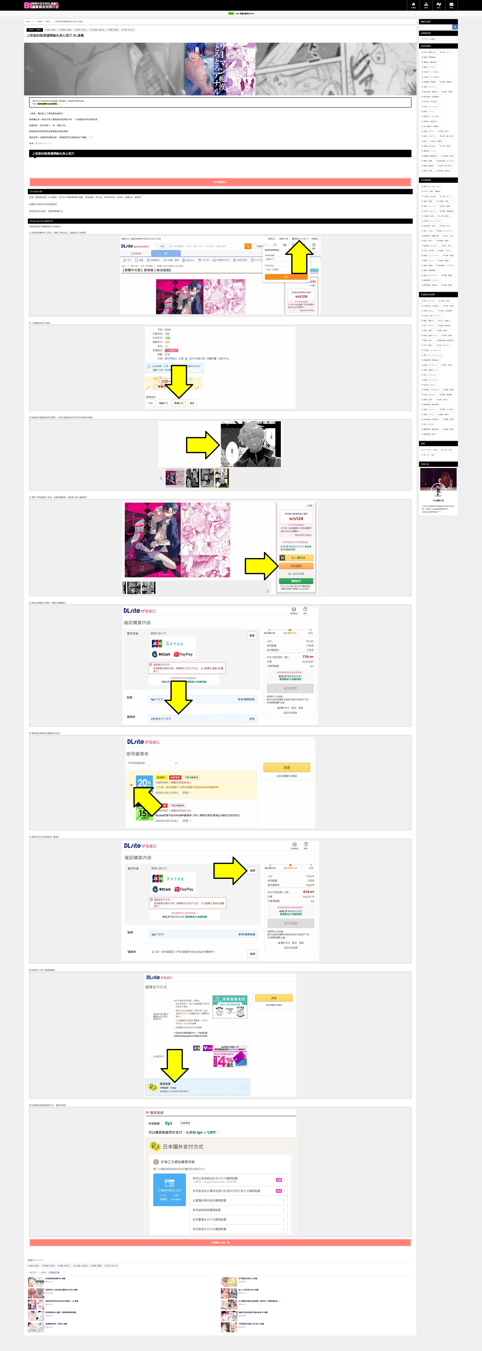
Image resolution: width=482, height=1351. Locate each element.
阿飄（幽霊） (448, 275)
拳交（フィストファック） (433, 355)
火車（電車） (447, 146)
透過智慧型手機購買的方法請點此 (46, 226)
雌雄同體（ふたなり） (432, 280)
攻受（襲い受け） (448, 136)
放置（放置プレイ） (431, 370)
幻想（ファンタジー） (432, 106)
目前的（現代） (66, 30)
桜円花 (39, 143)
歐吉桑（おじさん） (431, 245)
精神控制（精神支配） (432, 404)
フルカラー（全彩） (431, 450)
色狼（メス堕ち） (448, 409)
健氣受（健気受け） (431, 62)
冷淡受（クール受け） (432, 72)
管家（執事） (450, 255)
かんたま (48, 143)
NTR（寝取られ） (430, 52)
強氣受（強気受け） (431, 121)
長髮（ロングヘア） (431, 275)
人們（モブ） (447, 196)
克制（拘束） (450, 306)
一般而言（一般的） (34, 30)
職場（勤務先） (429, 166)
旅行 (425, 141)
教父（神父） (429, 241)
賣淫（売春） (429, 170)
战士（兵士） (450, 236)
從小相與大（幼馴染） (432, 126)
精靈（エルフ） (429, 260)
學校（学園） (448, 92)
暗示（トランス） (430, 375)
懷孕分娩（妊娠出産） (447, 340)
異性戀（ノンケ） (430, 151)
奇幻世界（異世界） (431, 92)
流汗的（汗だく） (430, 385)
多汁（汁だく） (429, 325)
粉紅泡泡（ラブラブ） (447, 161)
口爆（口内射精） (446, 311)
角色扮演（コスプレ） (447, 265)
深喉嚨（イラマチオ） (432, 390)
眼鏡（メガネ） (446, 250)
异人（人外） (429, 231)
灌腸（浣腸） (450, 390)
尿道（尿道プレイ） (431, 335)
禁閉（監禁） (429, 399)
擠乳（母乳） (448, 365)
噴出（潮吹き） (429, 320)
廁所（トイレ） (429, 111)
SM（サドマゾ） (430, 301)
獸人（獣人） (448, 245)
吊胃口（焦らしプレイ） (433, 315)
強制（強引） (429, 340)
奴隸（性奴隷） (446, 325)
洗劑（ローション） (431, 380)
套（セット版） (429, 455)
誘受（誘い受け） (446, 166)
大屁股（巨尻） (429, 216)
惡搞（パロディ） (430, 136)
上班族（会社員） (98, 30)
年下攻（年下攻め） (431, 101)
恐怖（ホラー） (429, 131)
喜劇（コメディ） (430, 87)
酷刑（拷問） (450, 429)
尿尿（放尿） (443, 330)
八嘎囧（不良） (444, 201)
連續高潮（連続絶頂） (432, 429)
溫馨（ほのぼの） (430, 146)
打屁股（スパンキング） (433, 350)
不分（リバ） (447, 52)
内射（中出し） (82, 30)
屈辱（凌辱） (448, 335)
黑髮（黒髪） (448, 285)
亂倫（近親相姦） (430, 57)
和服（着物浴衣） (448, 211)
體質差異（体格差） (431, 285)
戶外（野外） (429, 345)
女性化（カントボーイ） (433, 221)
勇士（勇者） (447, 206)
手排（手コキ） (129, 30)
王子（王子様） (429, 250)
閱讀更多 (221, 182)
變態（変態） (114, 30)
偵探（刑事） (429, 201)
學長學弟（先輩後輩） (432, 96)
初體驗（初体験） (430, 82)
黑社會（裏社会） (445, 170)
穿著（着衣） (443, 399)
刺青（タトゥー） (430, 206)
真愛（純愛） (429, 161)
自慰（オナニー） (430, 409)
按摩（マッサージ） (431, 365)
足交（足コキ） (429, 424)
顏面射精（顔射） (430, 434)
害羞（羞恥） (429, 330)
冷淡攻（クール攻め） (432, 77)
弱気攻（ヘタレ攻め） (432, 116)
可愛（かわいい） (430, 211)
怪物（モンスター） (446, 231)
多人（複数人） (446, 320)
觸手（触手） (445, 414)
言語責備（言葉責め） (432, 419)
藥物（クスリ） (429, 414)
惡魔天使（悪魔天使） (432, 236)
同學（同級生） (447, 82)
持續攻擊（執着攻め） (432, 360)
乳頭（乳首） (446, 301)
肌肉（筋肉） (52, 30)
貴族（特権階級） (430, 270)
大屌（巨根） (445, 216)
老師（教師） (445, 260)
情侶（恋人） (445, 131)
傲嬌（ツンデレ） (430, 67)
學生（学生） (447, 226)
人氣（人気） (448, 450)
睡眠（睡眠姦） (447, 394)
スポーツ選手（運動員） (433, 191)
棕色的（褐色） (444, 241)
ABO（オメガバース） (432, 186)
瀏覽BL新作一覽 (221, 1243)
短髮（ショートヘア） (432, 255)
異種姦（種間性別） (431, 156)
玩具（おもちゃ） (430, 394)
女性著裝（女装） (430, 226)
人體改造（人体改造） (432, 306)
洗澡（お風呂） (437, 141)
